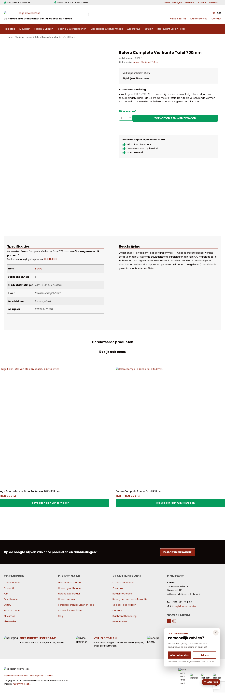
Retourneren (119, 621)
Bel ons (204, 655)
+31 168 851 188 (178, 18)
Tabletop (10, 28)
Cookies (49, 675)
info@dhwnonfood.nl (184, 606)
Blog (60, 616)
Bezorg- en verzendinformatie (129, 599)
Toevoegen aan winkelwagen (175, 118)
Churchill (9, 588)
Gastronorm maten (69, 582)
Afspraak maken (179, 655)
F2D (6, 593)
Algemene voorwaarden (16, 675)
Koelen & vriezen (43, 28)
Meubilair (24, 28)
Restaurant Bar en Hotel (171, 28)
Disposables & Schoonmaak (107, 28)
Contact (216, 18)
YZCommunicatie (21, 683)
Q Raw (7, 604)
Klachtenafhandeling (124, 616)
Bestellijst (214, 2)
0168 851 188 (50, 259)
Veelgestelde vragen (124, 604)
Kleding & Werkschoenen (72, 28)
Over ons (189, 2)
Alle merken (10, 621)
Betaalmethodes (122, 593)
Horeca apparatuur (69, 593)
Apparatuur (133, 28)
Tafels (155, 62)
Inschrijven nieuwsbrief (178, 552)
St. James (9, 616)
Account (201, 2)
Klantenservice (198, 18)
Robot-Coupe (12, 610)
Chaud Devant (12, 582)
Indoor (29, 37)
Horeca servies (66, 599)
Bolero (38, 268)
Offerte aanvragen (172, 2)
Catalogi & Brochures (70, 610)
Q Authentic (11, 599)
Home (10, 37)
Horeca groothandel (69, 588)
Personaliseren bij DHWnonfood (76, 604)
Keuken (149, 28)
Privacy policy (36, 675)
